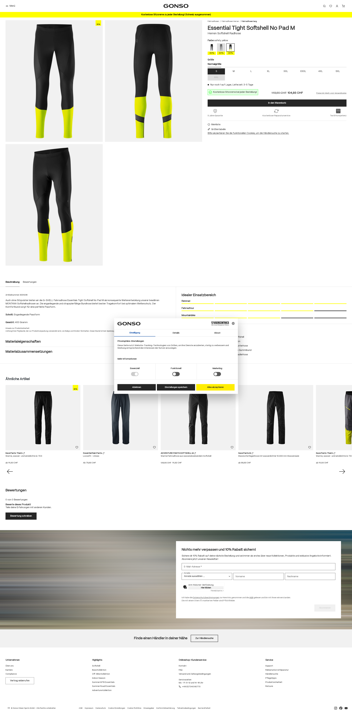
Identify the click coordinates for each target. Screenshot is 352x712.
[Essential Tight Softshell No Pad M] (54, 82)
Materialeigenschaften (23, 342)
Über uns (10, 667)
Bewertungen (30, 283)
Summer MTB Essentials (103, 683)
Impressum (89, 709)
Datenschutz (101, 709)
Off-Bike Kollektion (101, 675)
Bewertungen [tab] (16, 491)
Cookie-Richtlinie (134, 709)
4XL (320, 72)
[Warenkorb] (343, 6)
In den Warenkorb (277, 104)
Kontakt (182, 667)
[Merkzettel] (331, 6)
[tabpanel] (277, 75)
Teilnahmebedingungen (186, 709)
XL (268, 72)
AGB (251, 599)
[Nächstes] (342, 472)
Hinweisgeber (148, 709)
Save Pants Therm (14, 454)
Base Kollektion (99, 671)
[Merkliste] (76, 448)
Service (269, 661)
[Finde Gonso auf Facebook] (340, 709)
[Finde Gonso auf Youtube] (346, 709)
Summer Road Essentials (103, 687)
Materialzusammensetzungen (29, 352)
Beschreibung (13, 283)
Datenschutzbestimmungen (206, 599)
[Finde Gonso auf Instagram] (335, 709)
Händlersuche (271, 675)
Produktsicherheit (273, 683)
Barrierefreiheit (204, 709)
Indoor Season (98, 679)
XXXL (303, 72)
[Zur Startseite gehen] (176, 6)
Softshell (96, 667)
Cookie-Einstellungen (116, 709)
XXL (286, 72)
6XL (219, 78)
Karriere (9, 671)
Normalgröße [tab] (214, 65)
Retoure (269, 687)
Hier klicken (206, 589)
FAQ (180, 671)
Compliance (11, 675)
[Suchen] (324, 6)
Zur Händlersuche (204, 639)
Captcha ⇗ (217, 592)
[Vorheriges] (10, 472)
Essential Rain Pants (92, 454)
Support (269, 667)
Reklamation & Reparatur (277, 671)
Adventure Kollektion (102, 691)
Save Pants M (244, 454)
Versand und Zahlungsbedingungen (195, 675)
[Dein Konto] (337, 6)
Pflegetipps (271, 679)
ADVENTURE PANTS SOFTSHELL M (177, 454)
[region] (104, 144)
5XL (338, 72)
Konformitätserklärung (165, 709)
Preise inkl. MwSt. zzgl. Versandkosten (331, 94)
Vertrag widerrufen (20, 682)
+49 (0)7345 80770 (191, 688)
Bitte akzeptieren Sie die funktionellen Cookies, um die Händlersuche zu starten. (248, 134)
